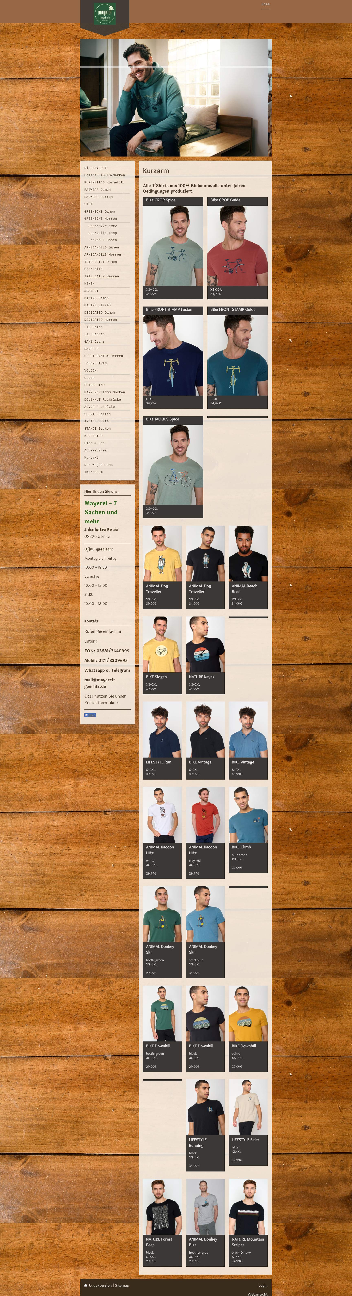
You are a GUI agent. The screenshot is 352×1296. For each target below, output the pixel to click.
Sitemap (122, 1285)
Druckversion (100, 1285)
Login (263, 1285)
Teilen (91, 715)
